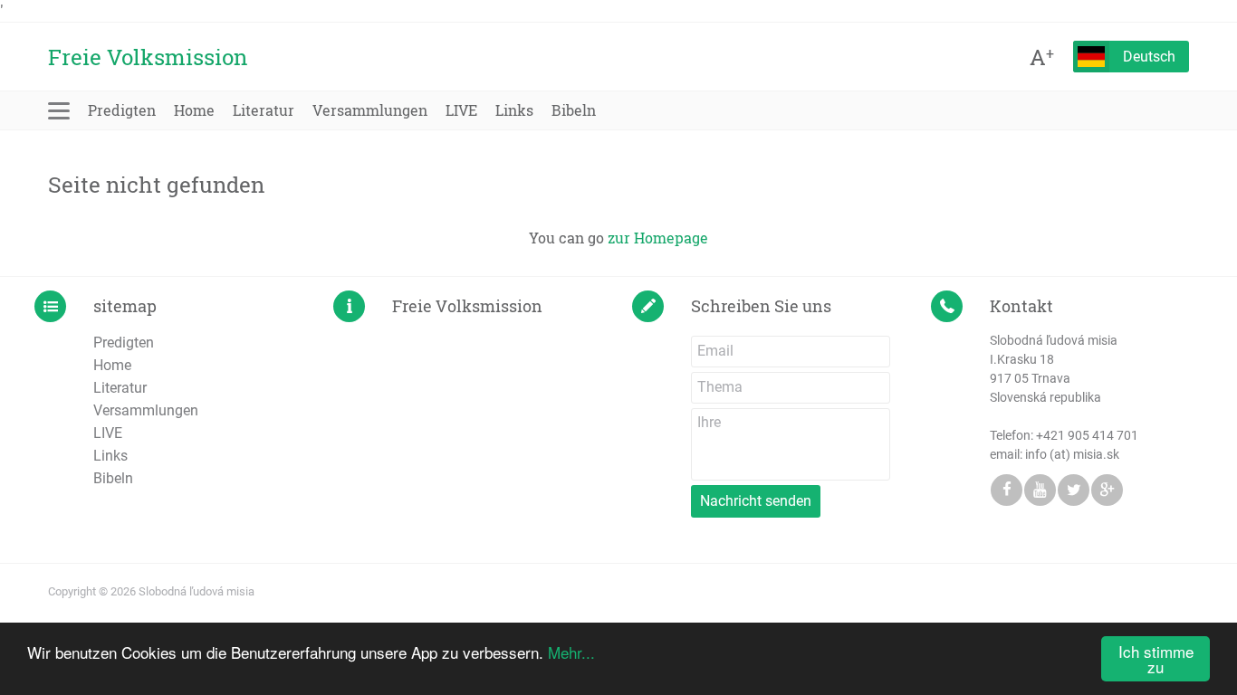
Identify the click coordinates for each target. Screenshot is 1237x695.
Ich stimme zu (1156, 659)
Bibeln (573, 109)
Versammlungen (369, 109)
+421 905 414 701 (1087, 435)
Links (514, 109)
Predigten (122, 109)
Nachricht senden (755, 500)
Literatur (263, 109)
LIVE (461, 109)
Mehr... (571, 652)
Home (194, 109)
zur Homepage (658, 237)
